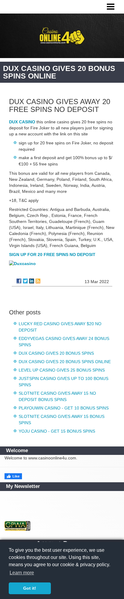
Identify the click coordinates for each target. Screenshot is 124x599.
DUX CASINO (22, 121)
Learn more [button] (22, 572)
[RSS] (38, 281)
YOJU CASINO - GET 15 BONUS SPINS (57, 431)
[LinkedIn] (31, 281)
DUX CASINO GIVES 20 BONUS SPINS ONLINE (65, 361)
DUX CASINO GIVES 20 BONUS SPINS (56, 353)
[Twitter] (25, 281)
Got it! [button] (29, 588)
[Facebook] (19, 281)
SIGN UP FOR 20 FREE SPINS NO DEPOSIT (52, 254)
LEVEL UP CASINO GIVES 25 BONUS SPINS (62, 370)
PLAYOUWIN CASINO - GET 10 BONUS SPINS (64, 408)
